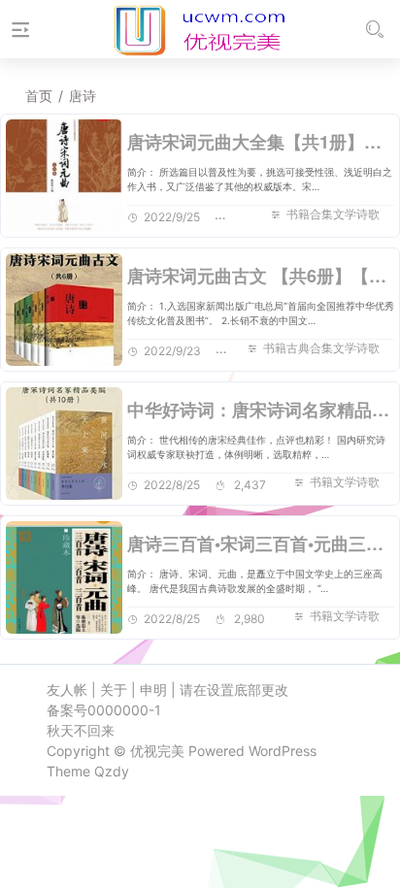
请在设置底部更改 (234, 689)
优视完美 (157, 750)
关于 (113, 689)
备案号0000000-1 (104, 710)
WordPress (283, 750)
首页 (38, 95)
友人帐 (67, 689)
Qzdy (111, 771)
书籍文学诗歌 (345, 482)
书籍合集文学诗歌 (333, 214)
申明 (153, 689)
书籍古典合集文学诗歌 (321, 348)
